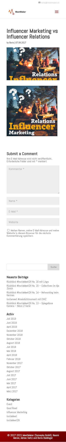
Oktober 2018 (14, 339)
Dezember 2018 (15, 331)
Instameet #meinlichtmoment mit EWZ (26, 299)
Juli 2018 (11, 347)
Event (9, 404)
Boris (11, 42)
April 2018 (12, 355)
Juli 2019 (11, 318)
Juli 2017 (11, 375)
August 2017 (13, 371)
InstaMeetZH (13, 420)
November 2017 (15, 363)
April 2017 (12, 387)
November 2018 (15, 335)
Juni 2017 (12, 379)
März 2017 (12, 391)
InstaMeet (12, 416)
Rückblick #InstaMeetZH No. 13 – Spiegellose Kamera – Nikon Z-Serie (30, 304)
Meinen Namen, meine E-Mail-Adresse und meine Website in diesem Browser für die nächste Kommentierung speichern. (33, 233)
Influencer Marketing (17, 412)
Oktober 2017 (14, 367)
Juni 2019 (12, 322)
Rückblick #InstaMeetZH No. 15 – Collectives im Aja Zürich (33, 287)
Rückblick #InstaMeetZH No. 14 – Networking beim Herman (33, 294)
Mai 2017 (11, 383)
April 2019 (12, 327)
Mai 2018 (11, 351)
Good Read (12, 408)
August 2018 (13, 343)
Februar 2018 (13, 359)
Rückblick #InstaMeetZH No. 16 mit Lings (28, 281)
